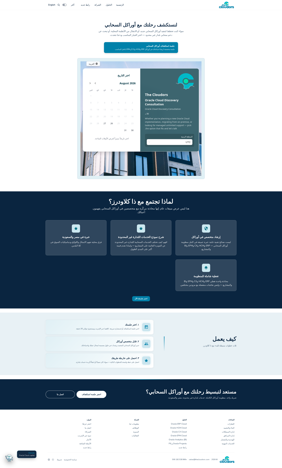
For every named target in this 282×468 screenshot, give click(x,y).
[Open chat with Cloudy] (9, 458)
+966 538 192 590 (179, 459)
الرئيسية (120, 4)
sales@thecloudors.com (199, 459)
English (51, 4)
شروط (59, 459)
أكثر (72, 5)
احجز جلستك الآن (141, 298)
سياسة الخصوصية (70, 459)
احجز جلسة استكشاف (91, 394)
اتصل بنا (60, 394)
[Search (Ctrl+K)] (59, 5)
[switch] (64, 5)
